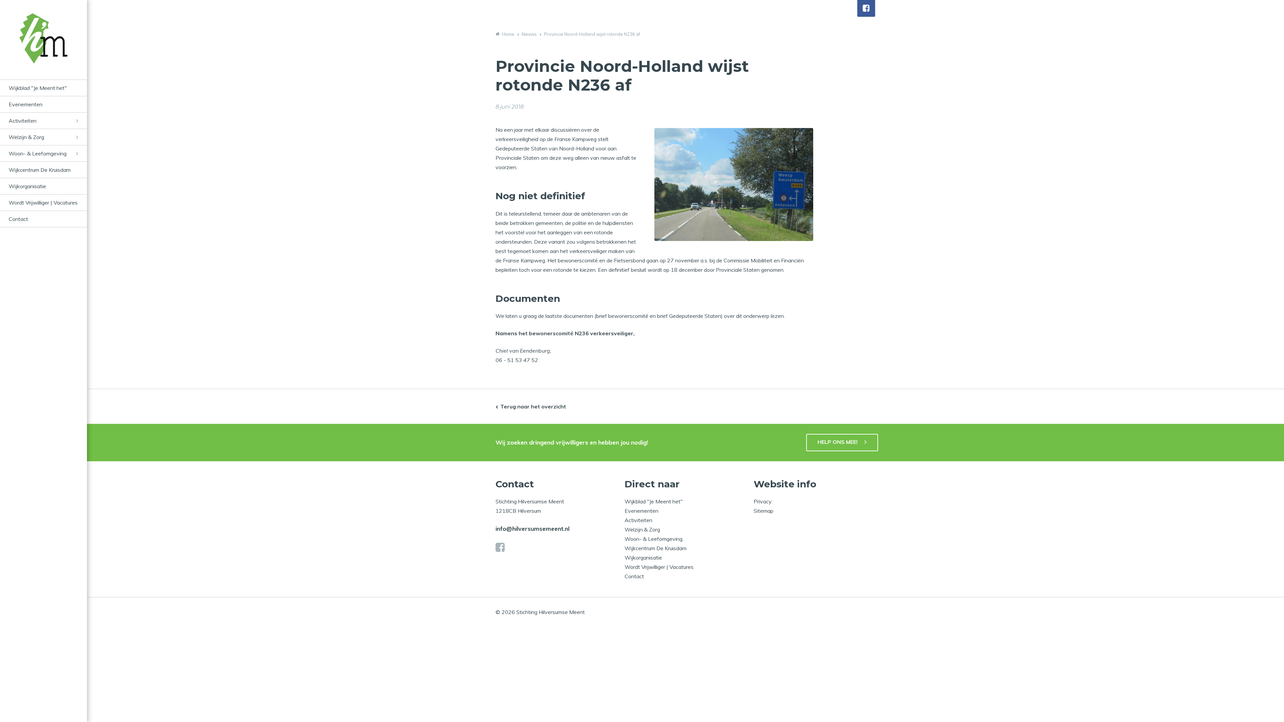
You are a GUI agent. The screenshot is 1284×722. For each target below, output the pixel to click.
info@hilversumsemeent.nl (532, 528)
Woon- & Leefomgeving (38, 153)
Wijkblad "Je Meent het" (38, 88)
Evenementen (25, 104)
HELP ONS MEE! (838, 442)
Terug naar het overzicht (533, 406)
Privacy (763, 501)
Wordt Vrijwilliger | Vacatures (43, 202)
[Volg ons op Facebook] (866, 8)
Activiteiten (22, 120)
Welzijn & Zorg (26, 137)
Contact (18, 219)
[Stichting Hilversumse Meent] (43, 46)
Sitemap (763, 510)
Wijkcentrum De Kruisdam (40, 169)
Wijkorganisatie (27, 186)
